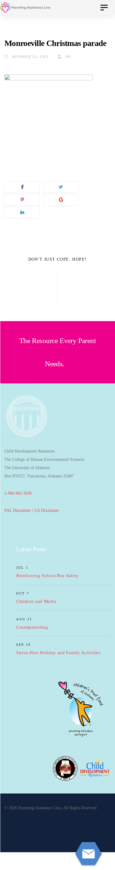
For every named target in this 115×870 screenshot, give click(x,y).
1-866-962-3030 (18, 493)
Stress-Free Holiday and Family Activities (58, 652)
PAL (67, 57)
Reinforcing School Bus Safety (47, 575)
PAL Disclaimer (17, 510)
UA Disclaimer (46, 510)
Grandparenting (32, 627)
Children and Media (36, 601)
